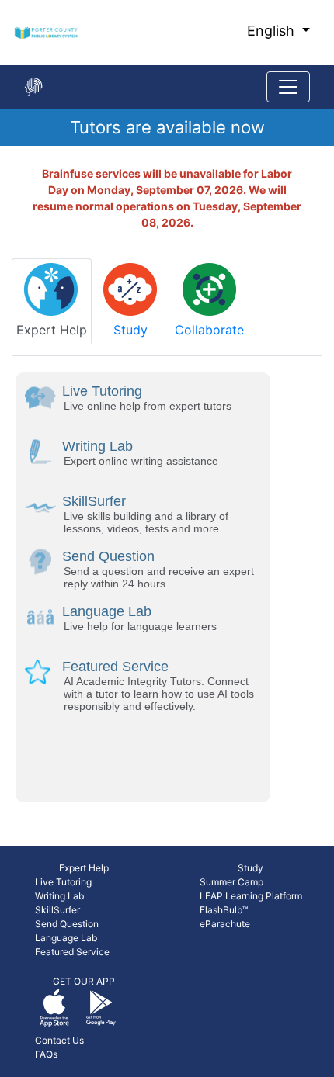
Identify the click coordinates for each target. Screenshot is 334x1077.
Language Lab (66, 938)
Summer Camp (231, 882)
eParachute (225, 924)
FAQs (46, 1054)
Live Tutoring (63, 882)
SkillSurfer (57, 910)
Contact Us (59, 1040)
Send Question (67, 924)
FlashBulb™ (224, 910)
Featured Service (72, 952)
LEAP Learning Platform (251, 896)
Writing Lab (59, 896)
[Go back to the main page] (33, 87)
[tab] (52, 301)
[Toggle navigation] (288, 86)
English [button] (272, 31)
